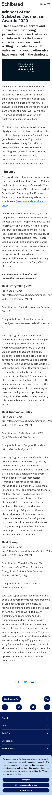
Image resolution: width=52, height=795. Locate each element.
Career (5, 725)
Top (47, 699)
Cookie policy (26, 790)
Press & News (8, 748)
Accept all (26, 780)
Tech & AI (6, 733)
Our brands (7, 741)
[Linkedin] (33, 682)
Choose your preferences (26, 785)
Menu (45, 4)
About (5, 718)
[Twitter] (25, 682)
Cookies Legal (11, 699)
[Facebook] (18, 682)
